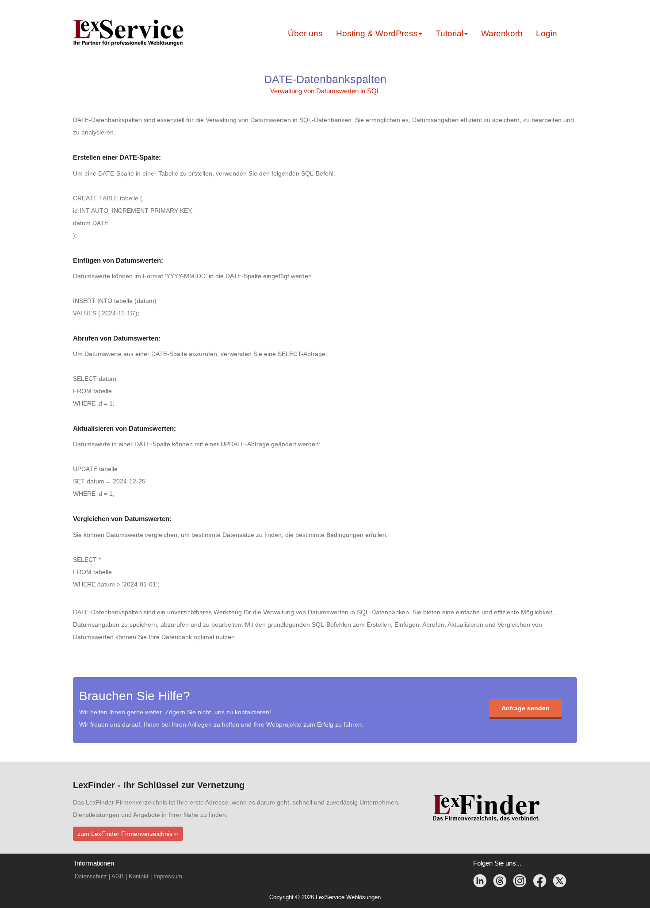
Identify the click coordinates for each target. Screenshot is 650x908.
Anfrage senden (525, 708)
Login (546, 33)
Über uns (305, 33)
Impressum (167, 876)
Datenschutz (91, 876)
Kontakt (139, 876)
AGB (117, 876)
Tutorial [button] (449, 33)
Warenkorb (502, 33)
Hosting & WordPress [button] (377, 33)
